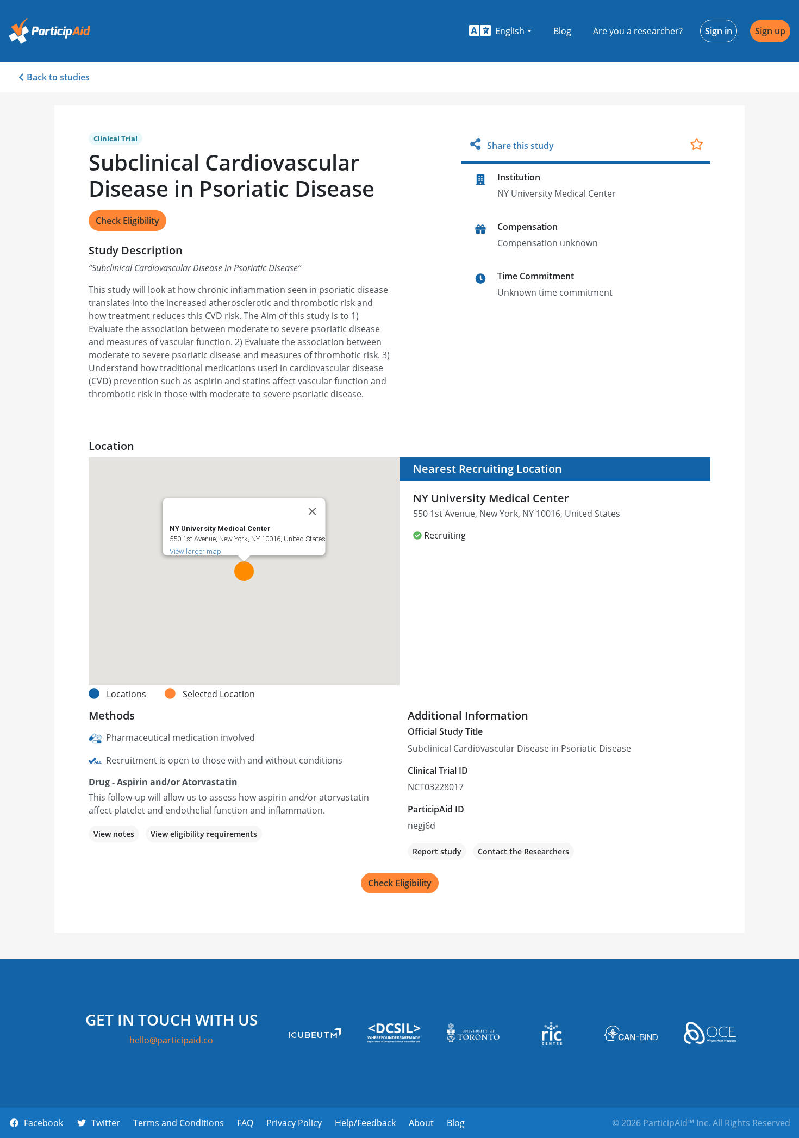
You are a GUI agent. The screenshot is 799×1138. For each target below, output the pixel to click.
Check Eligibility (127, 221)
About (421, 1123)
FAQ (245, 1123)
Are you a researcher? (638, 31)
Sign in (718, 31)
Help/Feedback (365, 1123)
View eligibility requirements (204, 834)
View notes (113, 834)
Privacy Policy (294, 1123)
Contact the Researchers (523, 851)
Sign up (770, 31)
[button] (500, 31)
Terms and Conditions (178, 1123)
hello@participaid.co (171, 1040)
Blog (562, 31)
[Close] (312, 511)
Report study (437, 851)
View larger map (195, 551)
